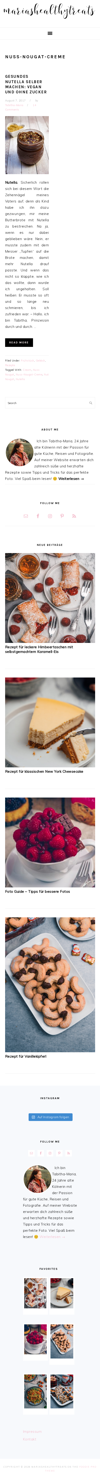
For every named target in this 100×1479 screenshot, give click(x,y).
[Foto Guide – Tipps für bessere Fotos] (50, 886)
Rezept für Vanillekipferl (26, 1056)
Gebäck (40, 360)
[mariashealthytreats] (50, 20)
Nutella (20, 379)
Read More (19, 342)
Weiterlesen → (71, 478)
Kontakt (30, 1439)
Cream (27, 369)
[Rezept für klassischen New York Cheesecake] (50, 766)
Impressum (32, 1431)
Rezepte (10, 365)
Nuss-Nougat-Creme (29, 374)
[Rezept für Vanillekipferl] (50, 1051)
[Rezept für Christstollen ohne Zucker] (61, 1392)
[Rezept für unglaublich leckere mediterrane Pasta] (35, 1392)
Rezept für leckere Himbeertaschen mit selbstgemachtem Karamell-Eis (39, 649)
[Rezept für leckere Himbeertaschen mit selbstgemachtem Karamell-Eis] (50, 641)
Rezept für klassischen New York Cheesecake (44, 771)
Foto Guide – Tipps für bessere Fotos (37, 891)
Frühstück (27, 360)
